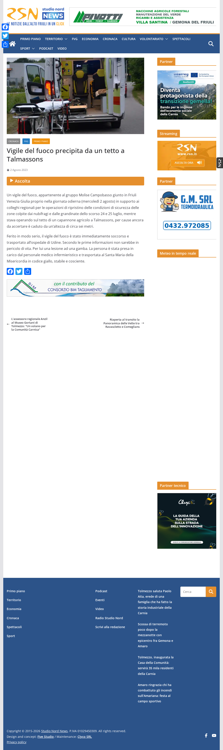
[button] (65, 39)
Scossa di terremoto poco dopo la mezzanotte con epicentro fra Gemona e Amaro (155, 635)
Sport (25, 48)
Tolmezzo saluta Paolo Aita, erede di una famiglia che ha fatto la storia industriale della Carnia (155, 602)
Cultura (128, 39)
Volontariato (151, 39)
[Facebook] (5, 27)
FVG (75, 39)
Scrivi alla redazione (110, 627)
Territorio (54, 39)
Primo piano (30, 39)
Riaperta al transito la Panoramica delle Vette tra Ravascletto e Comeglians (121, 323)
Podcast (46, 48)
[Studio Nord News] (12, 44)
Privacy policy (16, 742)
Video (62, 48)
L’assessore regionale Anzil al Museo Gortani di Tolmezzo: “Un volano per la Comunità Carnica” (29, 324)
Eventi (100, 600)
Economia (90, 39)
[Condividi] (5, 44)
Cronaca (110, 39)
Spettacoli (181, 39)
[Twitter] (5, 35)
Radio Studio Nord (109, 618)
